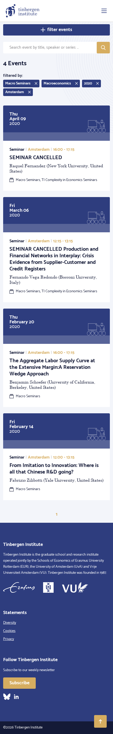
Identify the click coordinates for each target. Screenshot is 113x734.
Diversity (9, 623)
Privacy (8, 639)
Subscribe (19, 683)
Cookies (9, 631)
